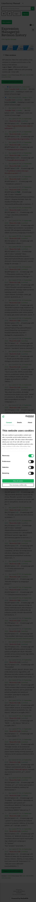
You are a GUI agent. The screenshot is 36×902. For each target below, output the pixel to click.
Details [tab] (19, 422)
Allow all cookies (18, 481)
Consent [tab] (9, 422)
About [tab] (30, 422)
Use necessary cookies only (18, 485)
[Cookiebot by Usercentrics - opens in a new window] (25, 416)
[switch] (31, 461)
